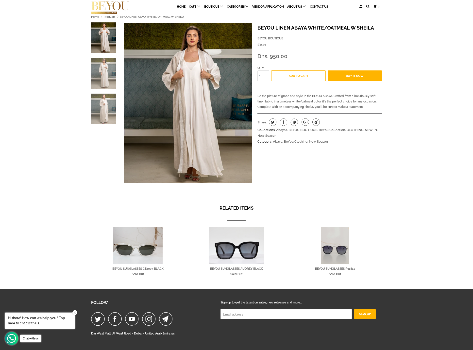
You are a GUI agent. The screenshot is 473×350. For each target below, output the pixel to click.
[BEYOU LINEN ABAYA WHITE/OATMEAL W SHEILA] (188, 103)
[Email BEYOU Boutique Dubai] (167, 319)
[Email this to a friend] (315, 122)
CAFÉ (193, 6)
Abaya (277, 141)
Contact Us (319, 6)
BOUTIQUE (212, 6)
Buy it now (355, 76)
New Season (266, 135)
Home (181, 6)
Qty (260, 68)
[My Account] (361, 6)
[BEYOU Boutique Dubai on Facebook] (116, 319)
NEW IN (371, 130)
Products (109, 16)
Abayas (281, 130)
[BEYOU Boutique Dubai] (116, 7)
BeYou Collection (332, 130)
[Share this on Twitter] (272, 122)
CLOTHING (355, 130)
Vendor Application (268, 6)
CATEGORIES (236, 6)
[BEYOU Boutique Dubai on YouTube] (133, 319)
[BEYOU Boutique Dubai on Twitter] (99, 319)
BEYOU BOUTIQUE (270, 38)
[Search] (368, 6)
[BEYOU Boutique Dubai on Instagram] (150, 319)
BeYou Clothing (295, 141)
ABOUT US (295, 6)
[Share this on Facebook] (283, 122)
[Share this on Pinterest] (293, 122)
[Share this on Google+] (304, 122)
